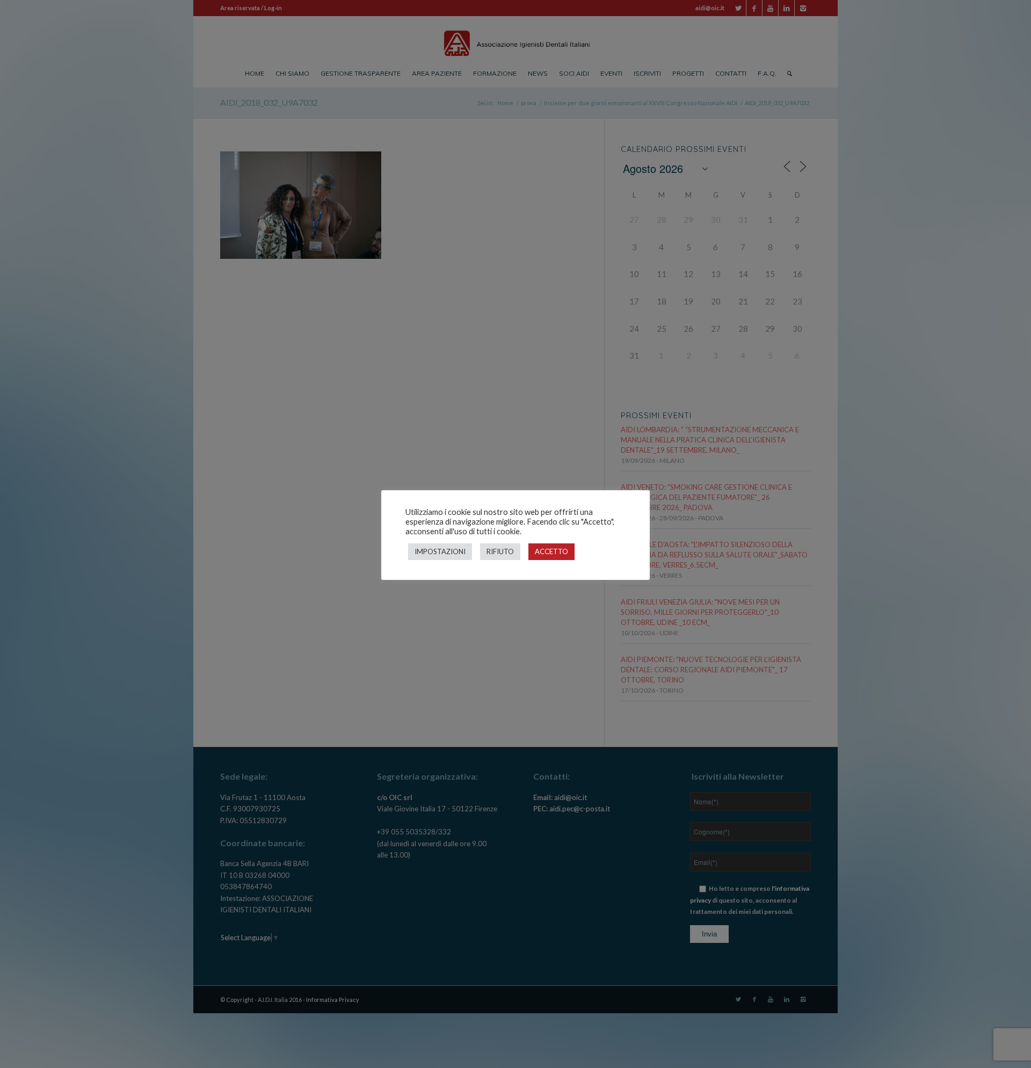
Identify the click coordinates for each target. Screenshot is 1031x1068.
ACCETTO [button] (551, 551)
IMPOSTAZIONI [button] (440, 551)
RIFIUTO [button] (500, 551)
